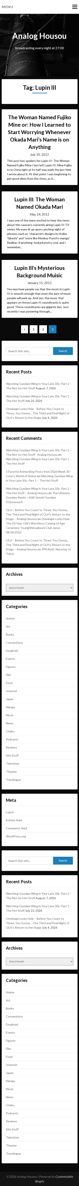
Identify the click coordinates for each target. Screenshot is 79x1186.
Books (10, 634)
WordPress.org (16, 836)
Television (12, 763)
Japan (9, 699)
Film (8, 675)
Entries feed (14, 820)
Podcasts (12, 739)
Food (9, 683)
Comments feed (16, 828)
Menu (7, 7)
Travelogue (13, 779)
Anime (10, 618)
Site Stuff (12, 755)
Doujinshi (12, 650)
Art (8, 626)
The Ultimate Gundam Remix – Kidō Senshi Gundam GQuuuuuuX (38, 497)
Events (10, 658)
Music (10, 715)
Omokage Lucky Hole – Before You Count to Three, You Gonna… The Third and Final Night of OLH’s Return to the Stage (37, 413)
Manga (10, 707)
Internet (11, 691)
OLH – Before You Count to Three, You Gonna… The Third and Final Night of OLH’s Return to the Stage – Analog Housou (38, 514)
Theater (11, 771)
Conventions (14, 642)
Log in (10, 812)
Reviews (11, 747)
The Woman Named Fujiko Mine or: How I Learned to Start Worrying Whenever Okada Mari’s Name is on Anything (39, 132)
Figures (11, 667)
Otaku (10, 731)
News (9, 723)
